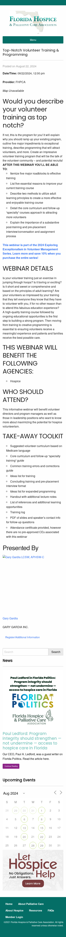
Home (8, 904)
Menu (33, 40)
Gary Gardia (10, 618)
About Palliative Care (31, 904)
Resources (35, 910)
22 (41, 837)
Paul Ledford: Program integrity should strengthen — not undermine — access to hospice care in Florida (32, 741)
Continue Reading (11, 766)
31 (32, 810)
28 (32, 845)
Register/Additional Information (22, 637)
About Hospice (14, 910)
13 (24, 828)
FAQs (51, 910)
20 (24, 837)
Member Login (14, 917)
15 (41, 828)
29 (15, 810)
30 (24, 810)
